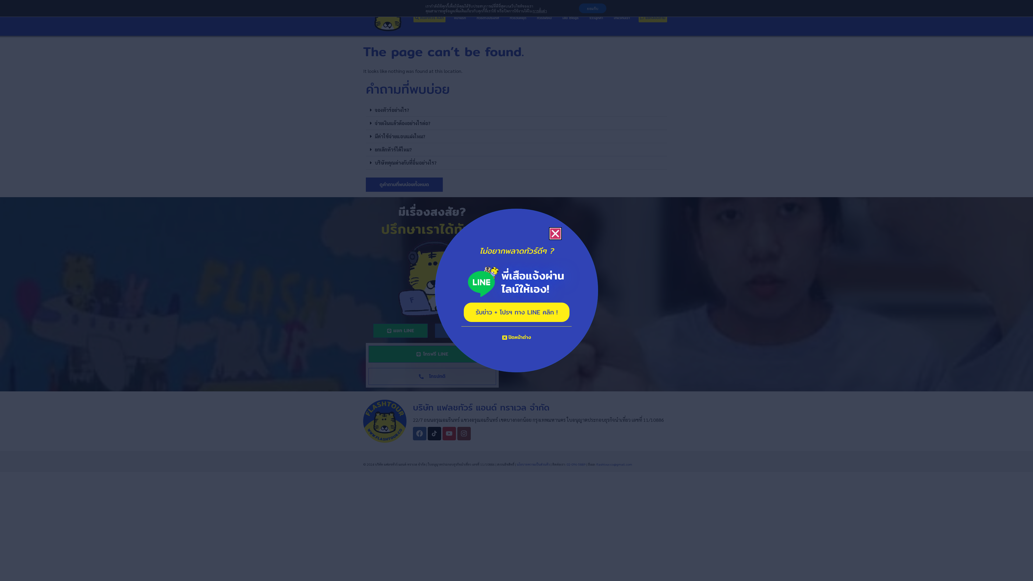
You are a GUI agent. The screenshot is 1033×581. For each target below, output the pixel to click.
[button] (555, 233)
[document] (516, 290)
